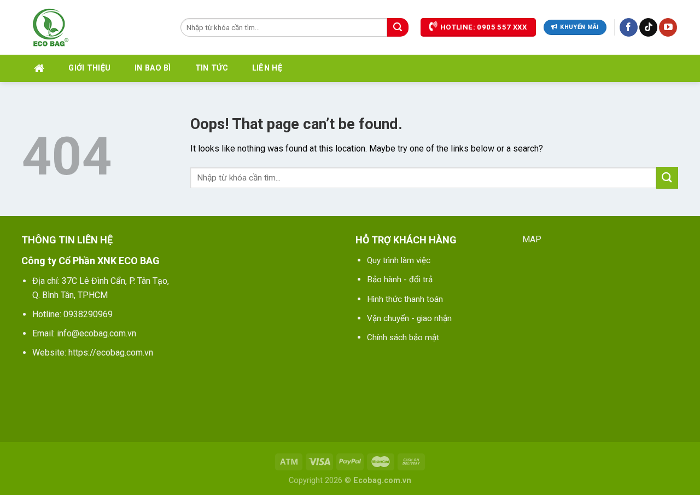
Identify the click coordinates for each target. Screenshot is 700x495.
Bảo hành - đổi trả (400, 279)
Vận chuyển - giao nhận (409, 318)
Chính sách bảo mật (403, 337)
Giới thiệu (89, 68)
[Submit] (397, 27)
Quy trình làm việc (398, 260)
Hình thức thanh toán (405, 299)
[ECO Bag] (93, 27)
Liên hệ (267, 68)
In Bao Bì (153, 68)
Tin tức (211, 68)
